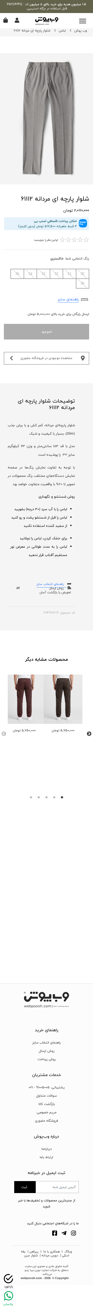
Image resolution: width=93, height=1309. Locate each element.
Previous (3, 734)
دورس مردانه (50, 1255)
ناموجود (46, 332)
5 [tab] (31, 797)
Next (89, 734)
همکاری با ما (51, 1251)
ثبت (24, 1187)
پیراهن (33, 1251)
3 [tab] (46, 797)
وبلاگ (68, 1251)
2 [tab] (54, 797)
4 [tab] (38, 797)
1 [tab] (62, 797)
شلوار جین (31, 1255)
